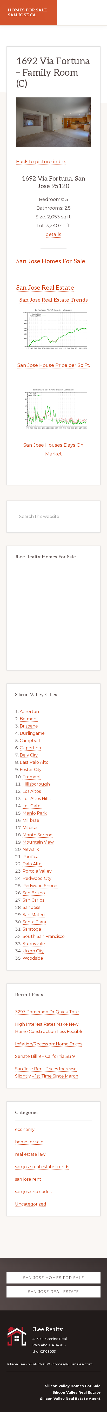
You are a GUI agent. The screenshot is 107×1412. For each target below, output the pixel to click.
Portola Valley (37, 871)
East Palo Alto (34, 762)
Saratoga (32, 929)
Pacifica (30, 856)
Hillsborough (36, 784)
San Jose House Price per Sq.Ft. (53, 365)
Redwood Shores (40, 885)
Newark (31, 849)
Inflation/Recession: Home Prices (48, 1044)
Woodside (33, 958)
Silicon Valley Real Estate (77, 1392)
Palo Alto (32, 863)
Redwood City (37, 878)
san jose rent (28, 1179)
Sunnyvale (34, 943)
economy (25, 1129)
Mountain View (38, 842)
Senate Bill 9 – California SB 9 (45, 1056)
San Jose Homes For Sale (50, 261)
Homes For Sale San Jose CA (27, 13)
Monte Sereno (37, 834)
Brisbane (29, 726)
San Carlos (33, 900)
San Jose (32, 907)
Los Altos (32, 791)
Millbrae (31, 820)
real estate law (30, 1154)
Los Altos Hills (36, 798)
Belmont (29, 718)
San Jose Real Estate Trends (53, 300)
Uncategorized (30, 1204)
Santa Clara (34, 921)
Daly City (29, 755)
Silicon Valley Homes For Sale (73, 1386)
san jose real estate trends (42, 1166)
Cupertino (30, 747)
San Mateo (34, 914)
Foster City (31, 769)
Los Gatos (32, 805)
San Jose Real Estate (45, 287)
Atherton (29, 711)
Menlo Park (35, 813)
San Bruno (34, 892)
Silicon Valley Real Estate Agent (70, 1398)
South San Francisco (44, 936)
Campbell (30, 740)
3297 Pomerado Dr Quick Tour (47, 1011)
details (53, 234)
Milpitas (30, 827)
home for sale (29, 1141)
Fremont (32, 776)
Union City (33, 951)
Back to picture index (41, 162)
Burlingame (32, 733)
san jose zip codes (33, 1191)
